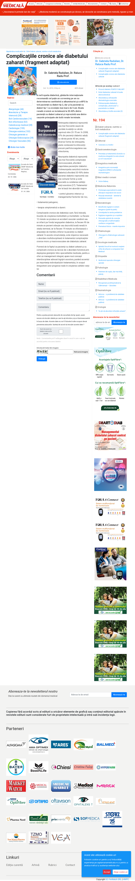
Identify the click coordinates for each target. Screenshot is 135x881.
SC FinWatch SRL (114, 879)
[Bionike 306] (67, 32)
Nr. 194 (26, 51)
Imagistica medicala (107, 163)
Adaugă (41, 358)
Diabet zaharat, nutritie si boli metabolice (45, 51)
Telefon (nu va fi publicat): (50, 298)
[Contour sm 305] (110, 563)
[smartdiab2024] (110, 435)
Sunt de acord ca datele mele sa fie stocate (46, 331)
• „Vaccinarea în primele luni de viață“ (19, 12)
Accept (107, 872)
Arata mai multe (17, 147)
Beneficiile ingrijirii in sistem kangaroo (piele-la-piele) (108, 208)
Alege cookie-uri (120, 872)
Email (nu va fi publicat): (49, 291)
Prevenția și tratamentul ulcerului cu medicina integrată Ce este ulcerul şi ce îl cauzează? (111, 156)
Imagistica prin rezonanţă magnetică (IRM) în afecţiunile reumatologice (109, 169)
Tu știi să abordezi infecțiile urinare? (112, 311)
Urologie (101, 307)
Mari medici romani (106, 177)
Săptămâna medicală (14, 51)
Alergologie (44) (16, 109)
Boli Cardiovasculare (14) (20, 118)
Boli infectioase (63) (18, 122)
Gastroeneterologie (106, 149)
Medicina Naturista (106, 186)
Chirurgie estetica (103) (19, 131)
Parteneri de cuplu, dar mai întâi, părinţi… (110, 273)
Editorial (101, 141)
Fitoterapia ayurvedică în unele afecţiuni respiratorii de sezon (109, 191)
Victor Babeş (103, 181)
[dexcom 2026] (110, 667)
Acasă (31, 4)
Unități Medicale (79, 4)
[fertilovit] (35, 32)
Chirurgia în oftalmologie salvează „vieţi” (111, 236)
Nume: (41, 284)
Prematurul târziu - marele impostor (111, 226)
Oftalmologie (103, 231)
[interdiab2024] (110, 474)
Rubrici (52, 865)
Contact (104, 4)
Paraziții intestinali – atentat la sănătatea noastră (109, 197)
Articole (40, 4)
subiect (116, 86)
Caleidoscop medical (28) (20, 125)
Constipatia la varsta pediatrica (110, 212)
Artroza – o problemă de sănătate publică (111, 295)
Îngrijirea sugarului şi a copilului (110, 215)
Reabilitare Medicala (107, 279)
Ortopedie (102, 256)
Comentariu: (43, 307)
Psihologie (102, 267)
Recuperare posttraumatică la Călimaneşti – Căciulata (109, 284)
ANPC (126, 879)
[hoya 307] (100, 32)
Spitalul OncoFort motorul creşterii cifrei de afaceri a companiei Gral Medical (111, 248)
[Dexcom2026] (110, 600)
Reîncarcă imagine (81, 352)
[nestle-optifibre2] (110, 380)
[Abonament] (22, 80)
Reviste (67, 4)
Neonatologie (104, 203)
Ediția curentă (14, 865)
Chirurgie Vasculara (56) (20, 141)
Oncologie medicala (107, 242)
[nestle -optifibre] (110, 334)
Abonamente (93, 4)
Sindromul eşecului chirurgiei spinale (109, 261)
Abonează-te (119, 694)
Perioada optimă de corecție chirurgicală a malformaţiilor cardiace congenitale (109, 220)
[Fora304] (110, 506)
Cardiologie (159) (17, 128)
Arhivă (35, 865)
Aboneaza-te (119, 322)
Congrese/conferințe (53, 4)
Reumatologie (104, 290)
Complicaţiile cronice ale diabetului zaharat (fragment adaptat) (111, 135)
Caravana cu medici (105, 145)
